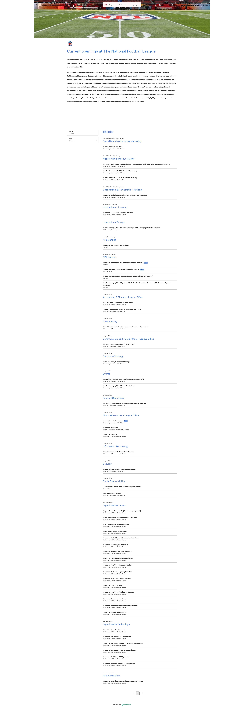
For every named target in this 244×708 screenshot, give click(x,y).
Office (70, 138)
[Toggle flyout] (96, 140)
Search (71, 131)
